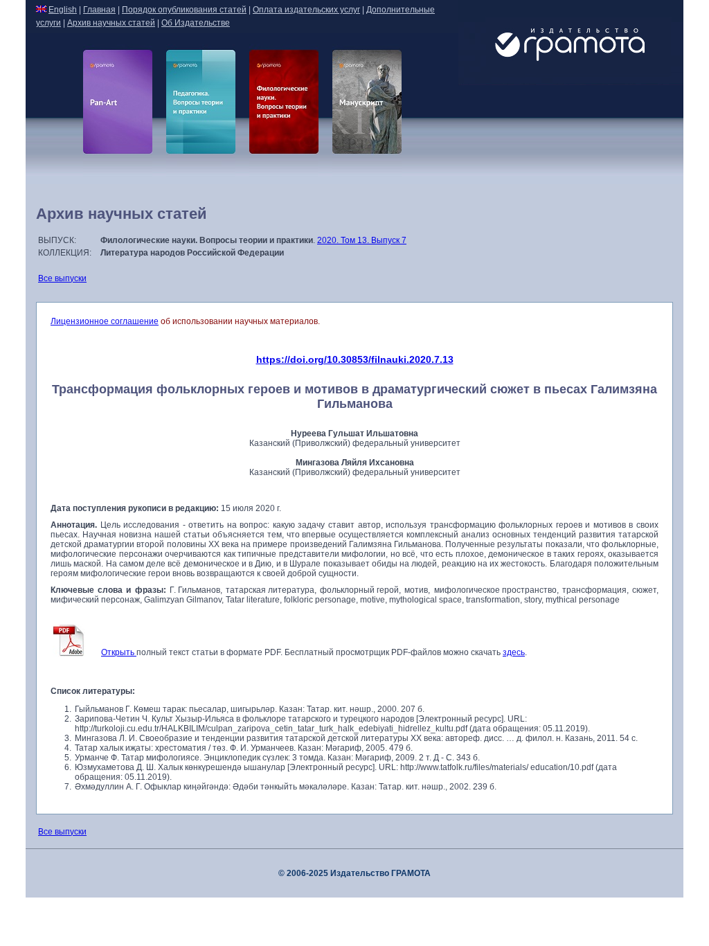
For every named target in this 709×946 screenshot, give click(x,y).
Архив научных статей (111, 23)
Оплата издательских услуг (306, 10)
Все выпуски (62, 278)
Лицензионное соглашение (105, 321)
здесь (514, 652)
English (62, 10)
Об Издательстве (195, 23)
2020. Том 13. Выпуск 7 (361, 240)
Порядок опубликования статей (184, 10)
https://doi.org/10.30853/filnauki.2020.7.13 (355, 359)
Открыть (118, 652)
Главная (99, 10)
